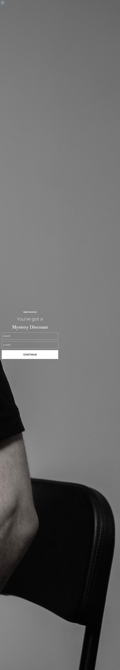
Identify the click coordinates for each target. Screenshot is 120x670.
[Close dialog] (2, 2)
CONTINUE (30, 354)
